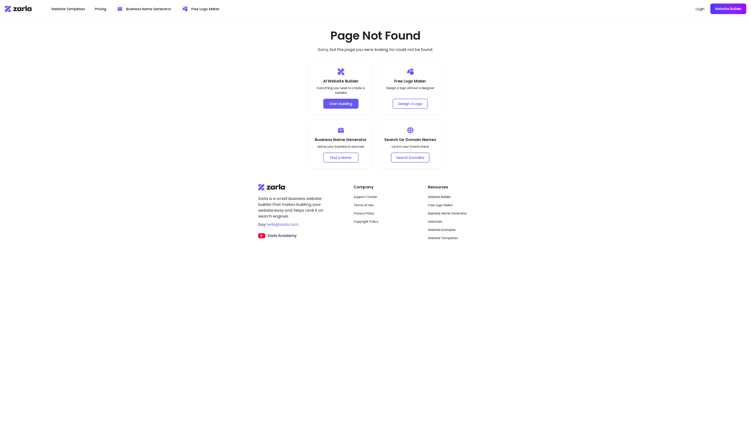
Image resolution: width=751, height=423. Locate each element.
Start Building (340, 103)
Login (700, 8)
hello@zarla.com (282, 224)
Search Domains (410, 157)
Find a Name (340, 157)
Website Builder (728, 8)
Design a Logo (410, 103)
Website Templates (68, 8)
